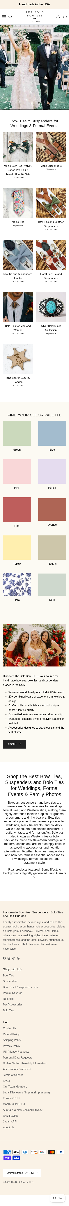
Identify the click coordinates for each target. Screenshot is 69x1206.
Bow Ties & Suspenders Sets (20, 987)
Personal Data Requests (17, 1057)
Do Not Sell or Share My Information (24, 1063)
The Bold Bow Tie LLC (22, 1182)
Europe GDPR (11, 1098)
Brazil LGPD (10, 1115)
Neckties (8, 998)
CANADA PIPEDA (14, 1104)
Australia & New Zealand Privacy (23, 1109)
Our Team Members (15, 1086)
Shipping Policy (12, 1040)
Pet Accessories (13, 1004)
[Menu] (4, 17)
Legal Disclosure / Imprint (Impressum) (26, 1092)
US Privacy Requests (16, 1051)
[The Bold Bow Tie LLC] (34, 17)
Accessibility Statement (17, 1069)
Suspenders (10, 981)
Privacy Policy (11, 1045)
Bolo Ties (8, 1010)
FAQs (6, 1080)
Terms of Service (13, 1074)
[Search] (12, 17)
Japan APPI (10, 1121)
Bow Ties (8, 975)
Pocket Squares (12, 992)
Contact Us (10, 1028)
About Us (14, 744)
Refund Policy (11, 1034)
